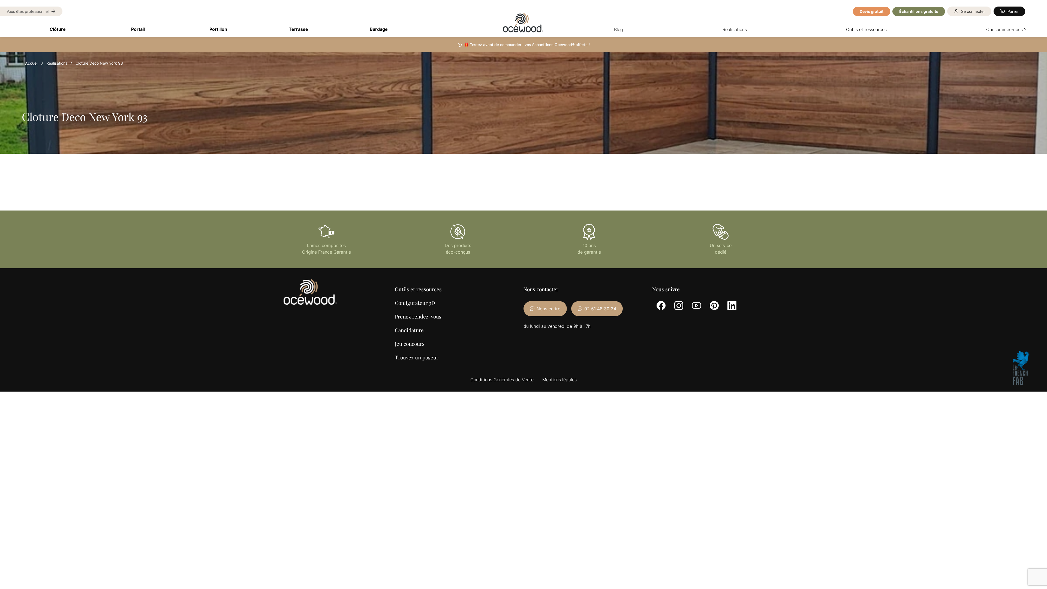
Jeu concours (410, 343)
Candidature (409, 329)
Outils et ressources (418, 289)
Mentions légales (559, 379)
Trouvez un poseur (416, 357)
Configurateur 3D (415, 302)
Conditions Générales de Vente (502, 379)
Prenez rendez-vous (418, 316)
